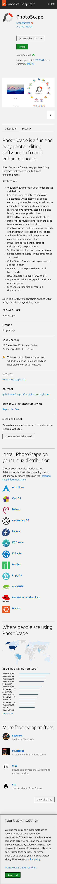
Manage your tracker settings (21, 867)
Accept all (13, 875)
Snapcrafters (23, 22)
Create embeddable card (18, 436)
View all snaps (44, 799)
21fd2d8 (29, 63)
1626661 (39, 60)
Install (22, 46)
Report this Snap (11, 409)
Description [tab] (11, 128)
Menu (51, 3)
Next (51, 115)
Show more (7, 713)
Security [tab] (26, 128)
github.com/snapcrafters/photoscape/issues (26, 394)
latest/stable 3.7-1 (29, 38)
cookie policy (33, 859)
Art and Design (24, 26)
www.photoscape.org (13, 379)
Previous (42, 115)
